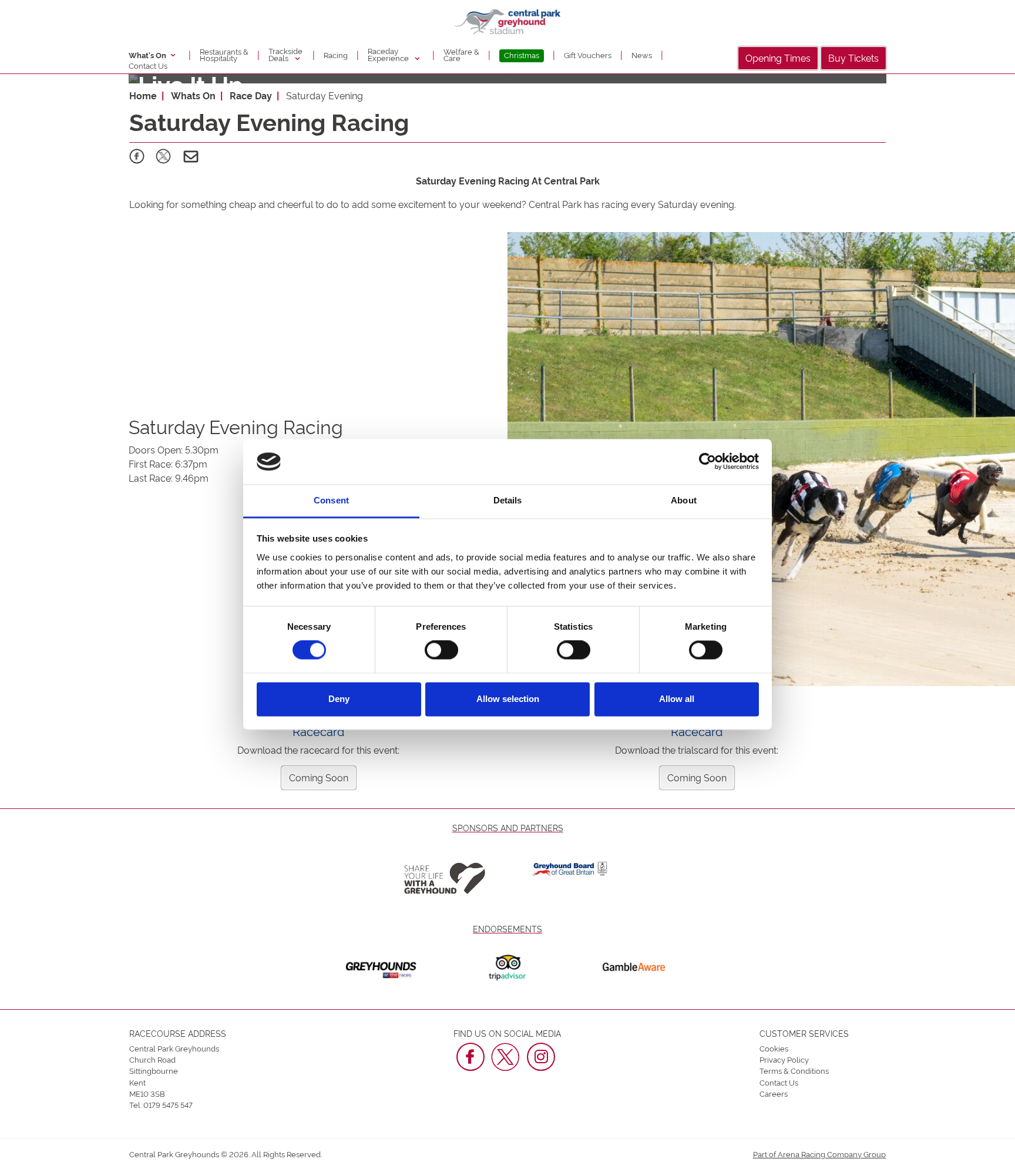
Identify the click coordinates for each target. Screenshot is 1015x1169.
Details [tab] (507, 500)
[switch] (441, 650)
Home (143, 95)
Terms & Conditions (794, 1070)
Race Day (251, 95)
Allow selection (507, 699)
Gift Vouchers (587, 54)
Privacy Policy (784, 1059)
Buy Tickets (853, 57)
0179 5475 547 (168, 1104)
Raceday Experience (389, 54)
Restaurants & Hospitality (224, 54)
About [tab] (684, 500)
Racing (336, 54)
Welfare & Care (461, 54)
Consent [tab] (331, 500)
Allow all (676, 699)
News (641, 54)
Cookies (773, 1048)
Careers (773, 1093)
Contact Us (148, 65)
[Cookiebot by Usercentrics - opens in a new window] (707, 462)
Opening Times (778, 57)
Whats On (193, 95)
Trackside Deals (285, 54)
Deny (338, 699)
